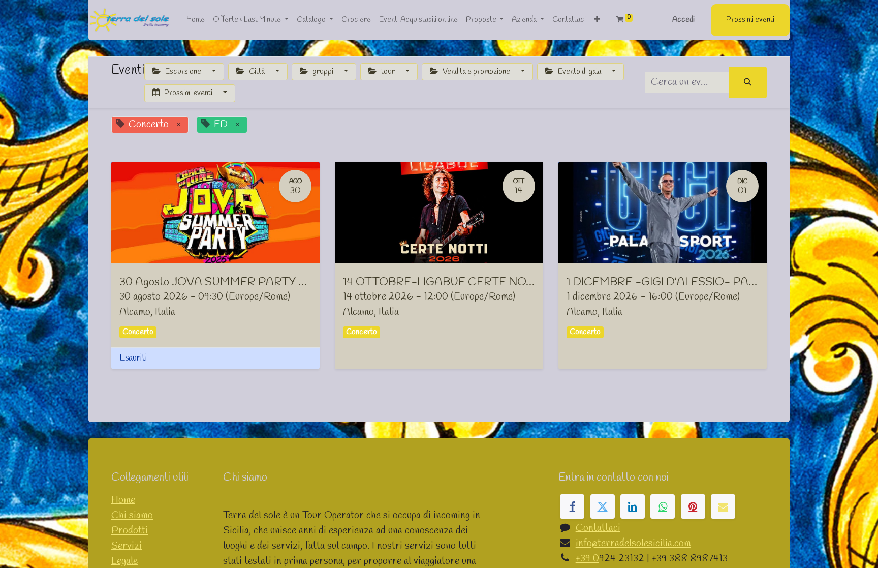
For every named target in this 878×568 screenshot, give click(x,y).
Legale (124, 561)
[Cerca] (748, 83)
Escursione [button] (183, 72)
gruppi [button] (323, 72)
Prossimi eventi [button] (188, 93)
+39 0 (587, 558)
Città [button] (256, 72)
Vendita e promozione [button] (476, 72)
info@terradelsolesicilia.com (633, 543)
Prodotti (129, 530)
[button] (597, 20)
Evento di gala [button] (579, 72)
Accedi (683, 20)
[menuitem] (195, 20)
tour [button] (388, 72)
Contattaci (598, 528)
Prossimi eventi (750, 20)
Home (123, 500)
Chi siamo (132, 515)
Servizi (126, 546)
